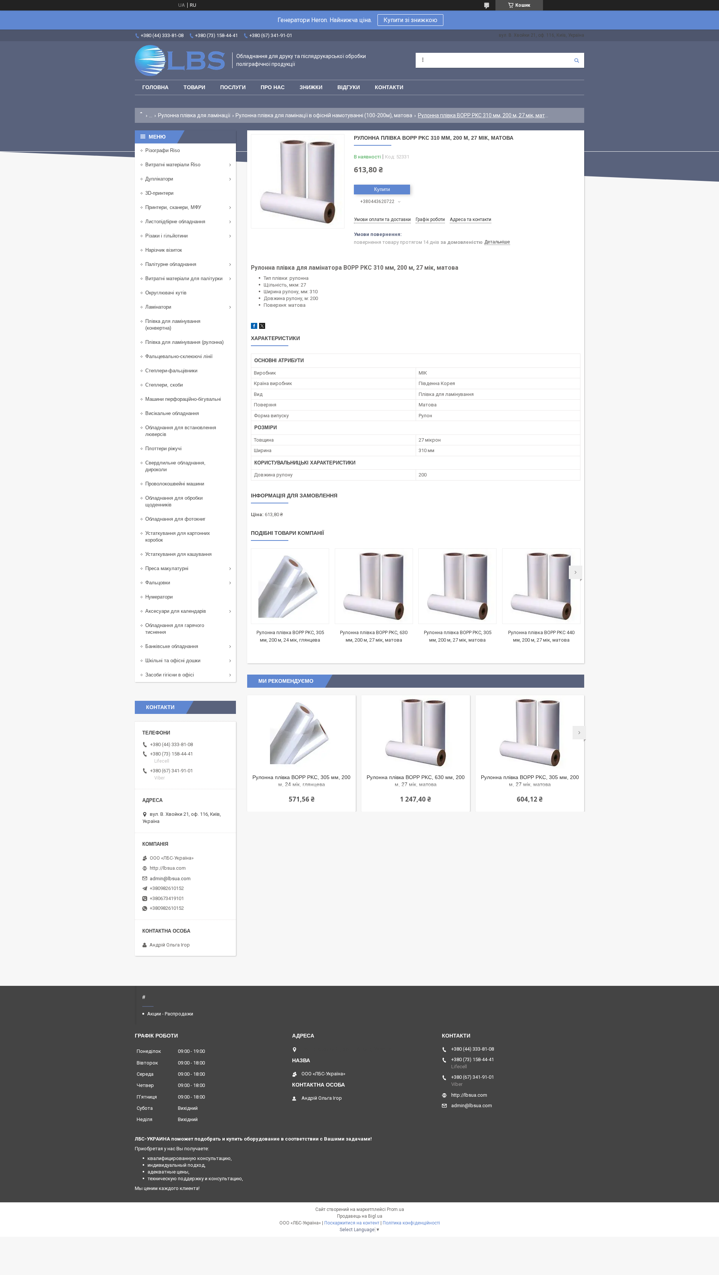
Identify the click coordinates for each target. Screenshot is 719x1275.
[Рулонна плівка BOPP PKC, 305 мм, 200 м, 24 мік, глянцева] (290, 586)
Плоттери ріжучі (163, 448)
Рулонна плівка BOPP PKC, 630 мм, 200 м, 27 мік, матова (416, 780)
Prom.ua (395, 1209)
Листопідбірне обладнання (175, 221)
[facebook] (254, 327)
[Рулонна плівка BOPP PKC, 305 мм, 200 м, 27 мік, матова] (457, 586)
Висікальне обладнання (172, 413)
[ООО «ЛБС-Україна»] (180, 60)
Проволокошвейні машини (174, 484)
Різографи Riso (162, 150)
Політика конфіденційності (411, 1223)
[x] (262, 327)
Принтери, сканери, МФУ (173, 207)
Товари (194, 87)
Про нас (273, 87)
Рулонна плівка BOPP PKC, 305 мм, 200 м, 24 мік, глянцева (301, 780)
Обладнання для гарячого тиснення (174, 629)
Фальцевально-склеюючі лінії (179, 356)
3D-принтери (159, 193)
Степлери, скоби (164, 385)
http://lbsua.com (168, 868)
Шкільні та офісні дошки (172, 660)
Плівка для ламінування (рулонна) (184, 342)
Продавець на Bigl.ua (359, 1216)
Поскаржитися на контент (351, 1223)
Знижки (311, 87)
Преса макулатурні (166, 568)
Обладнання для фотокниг (175, 519)
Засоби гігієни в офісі (169, 675)
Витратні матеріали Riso (172, 164)
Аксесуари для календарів (175, 611)
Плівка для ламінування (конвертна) (172, 324)
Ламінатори (158, 307)
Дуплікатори (159, 179)
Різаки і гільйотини (166, 236)
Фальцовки (157, 582)
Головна (155, 87)
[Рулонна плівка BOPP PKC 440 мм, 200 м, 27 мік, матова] (541, 586)
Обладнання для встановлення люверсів (180, 431)
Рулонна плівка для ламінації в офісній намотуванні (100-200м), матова (324, 115)
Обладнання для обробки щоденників (174, 501)
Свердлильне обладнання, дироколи (175, 466)
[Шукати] (576, 60)
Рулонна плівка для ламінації (194, 115)
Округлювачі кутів (165, 293)
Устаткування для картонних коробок (177, 536)
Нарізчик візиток (163, 250)
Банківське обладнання (171, 646)
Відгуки (348, 87)
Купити (382, 189)
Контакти (389, 87)
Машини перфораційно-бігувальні (183, 399)
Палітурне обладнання (170, 264)
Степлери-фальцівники (171, 370)
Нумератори (159, 597)
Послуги (233, 87)
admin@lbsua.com (170, 878)
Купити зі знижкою (410, 20)
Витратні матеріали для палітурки (183, 278)
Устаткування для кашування (178, 554)
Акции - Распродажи (170, 1014)
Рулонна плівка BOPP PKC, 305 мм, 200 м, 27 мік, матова (530, 780)
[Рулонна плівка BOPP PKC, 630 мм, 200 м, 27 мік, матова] (374, 586)
